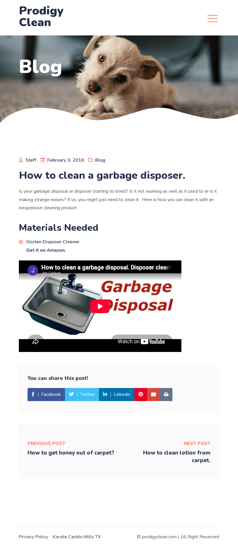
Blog (100, 160)
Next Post (197, 443)
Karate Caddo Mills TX (77, 537)
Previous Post (46, 443)
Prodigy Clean (41, 16)
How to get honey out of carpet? (71, 453)
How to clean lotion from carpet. (176, 456)
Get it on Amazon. (46, 250)
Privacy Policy (33, 537)
